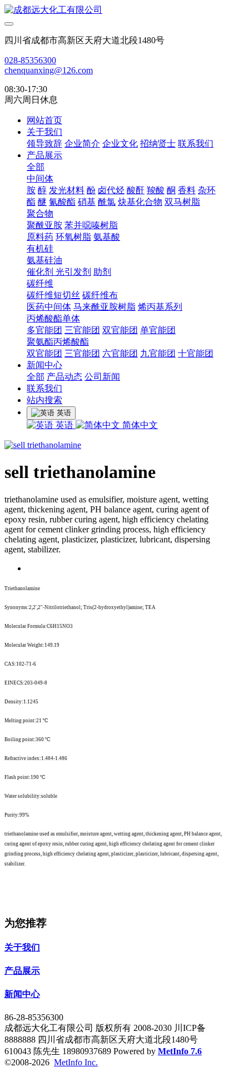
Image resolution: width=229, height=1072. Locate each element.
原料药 (40, 236)
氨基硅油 (44, 260)
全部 (35, 167)
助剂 (102, 271)
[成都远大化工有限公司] (114, 10)
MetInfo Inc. (76, 1062)
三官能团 (82, 330)
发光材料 (66, 190)
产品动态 (64, 376)
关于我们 (44, 132)
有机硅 (40, 248)
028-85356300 (30, 60)
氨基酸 (106, 236)
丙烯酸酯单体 (53, 318)
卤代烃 (111, 190)
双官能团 (120, 330)
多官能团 (44, 330)
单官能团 (158, 330)
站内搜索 (44, 400)
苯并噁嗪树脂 (91, 225)
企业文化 (120, 143)
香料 (187, 190)
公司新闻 (102, 376)
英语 (64, 425)
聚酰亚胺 (44, 225)
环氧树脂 (73, 236)
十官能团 (195, 353)
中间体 (40, 178)
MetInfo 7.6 (180, 1051)
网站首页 (44, 120)
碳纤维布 (100, 295)
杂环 (207, 190)
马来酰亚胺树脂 (104, 306)
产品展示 (44, 155)
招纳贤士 (158, 143)
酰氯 (107, 202)
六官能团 (120, 353)
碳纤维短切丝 (53, 295)
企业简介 (82, 143)
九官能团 (158, 353)
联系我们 (195, 143)
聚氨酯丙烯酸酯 (58, 341)
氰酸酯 (62, 202)
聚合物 (40, 213)
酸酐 (136, 190)
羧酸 (156, 190)
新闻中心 (44, 365)
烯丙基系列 (160, 306)
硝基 (87, 202)
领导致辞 (44, 143)
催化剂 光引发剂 (59, 271)
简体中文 (139, 425)
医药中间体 (49, 306)
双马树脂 (182, 202)
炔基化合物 (140, 202)
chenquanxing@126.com (48, 70)
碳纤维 (40, 283)
